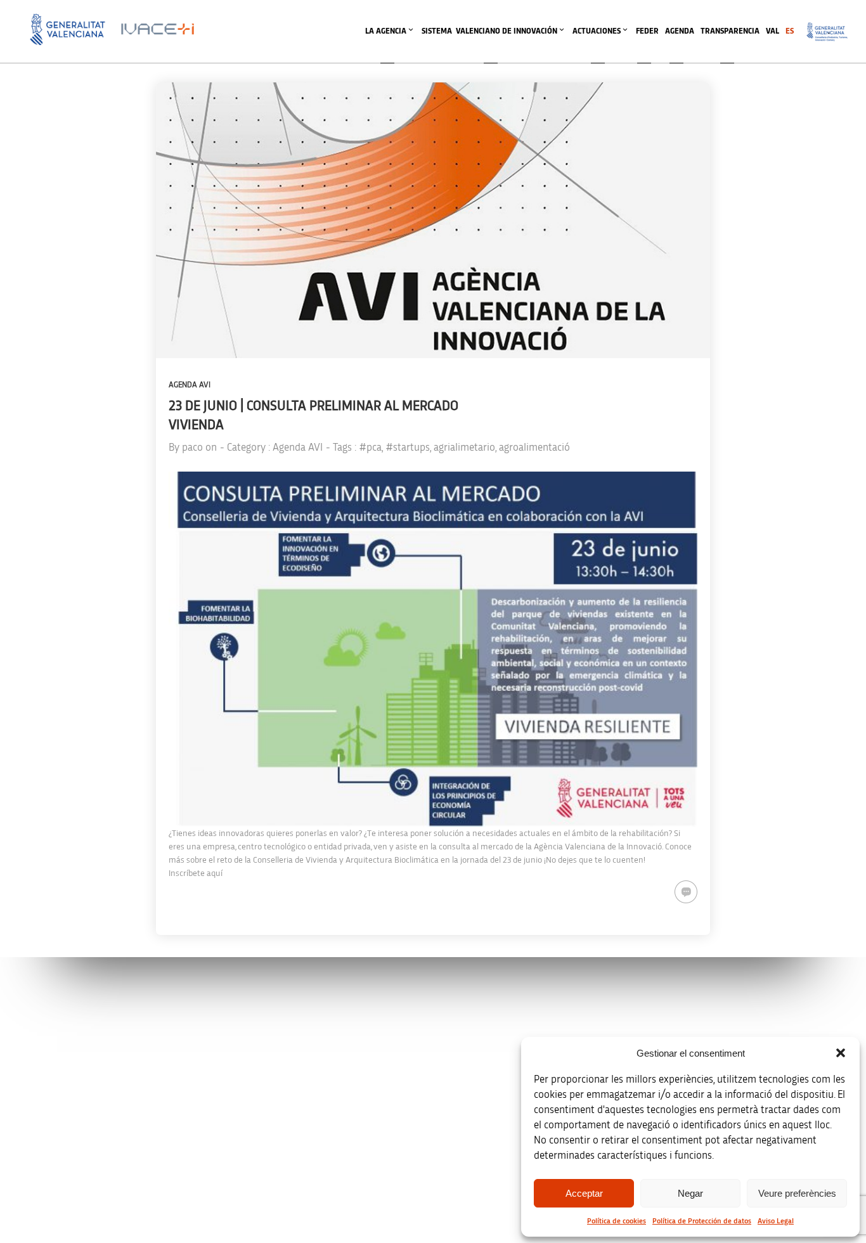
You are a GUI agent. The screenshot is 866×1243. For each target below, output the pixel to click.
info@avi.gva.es (284, 1032)
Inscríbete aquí (196, 873)
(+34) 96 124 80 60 (288, 1165)
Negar (690, 1193)
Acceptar (584, 1193)
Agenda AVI (189, 385)
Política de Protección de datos (701, 1221)
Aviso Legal (776, 1221)
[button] (840, 1053)
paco (192, 447)
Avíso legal (670, 1015)
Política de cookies (616, 1221)
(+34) (288, 1099)
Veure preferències (797, 1193)
